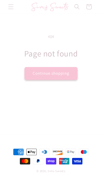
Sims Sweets (57, 171)
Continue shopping (51, 73)
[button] (11, 7)
